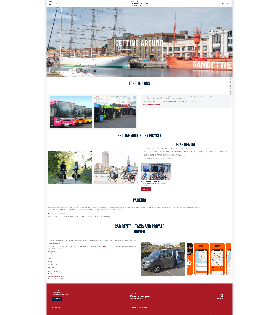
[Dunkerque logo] (139, 296)
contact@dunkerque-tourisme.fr (60, 294)
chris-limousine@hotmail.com (56, 276)
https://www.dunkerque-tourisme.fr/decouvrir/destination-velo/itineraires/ (164, 156)
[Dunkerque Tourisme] (139, 3)
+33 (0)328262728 (57, 293)
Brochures (134, 307)
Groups (146, 307)
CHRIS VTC (50, 273)
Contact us (57, 299)
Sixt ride (103, 246)
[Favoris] (225, 3)
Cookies (53, 312)
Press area (140, 307)
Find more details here (54, 243)
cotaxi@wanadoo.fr (53, 263)
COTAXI (50, 261)
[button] (228, 3)
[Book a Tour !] (223, 3)
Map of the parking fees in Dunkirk (57, 214)
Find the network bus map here (151, 104)
